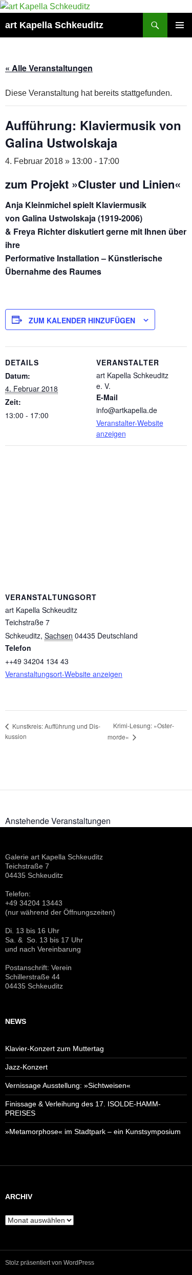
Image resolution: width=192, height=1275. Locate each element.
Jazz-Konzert (26, 1067)
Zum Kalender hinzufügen (82, 320)
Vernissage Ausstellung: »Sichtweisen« (68, 1085)
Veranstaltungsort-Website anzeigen (63, 674)
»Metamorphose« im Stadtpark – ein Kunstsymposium (93, 1131)
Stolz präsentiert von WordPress (49, 1262)
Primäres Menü (179, 25)
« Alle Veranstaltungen (49, 68)
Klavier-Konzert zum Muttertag (54, 1048)
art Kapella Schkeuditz (54, 25)
